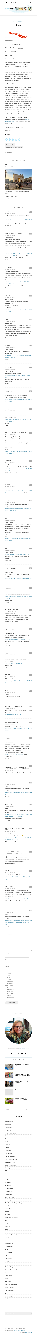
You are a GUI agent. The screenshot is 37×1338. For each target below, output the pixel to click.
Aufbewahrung (9, 1136)
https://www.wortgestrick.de (13, 714)
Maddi (7, 738)
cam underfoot (9, 1153)
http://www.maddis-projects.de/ (14, 754)
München (7, 1238)
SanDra (8, 484)
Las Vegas (7, 1223)
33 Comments (8, 152)
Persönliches (8, 1252)
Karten (7, 1220)
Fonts (6, 1179)
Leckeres (7, 1226)
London (7, 1229)
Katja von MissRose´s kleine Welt (16, 829)
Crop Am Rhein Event (11, 1159)
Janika (7, 345)
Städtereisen (8, 1275)
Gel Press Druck (9, 1197)
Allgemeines (8, 1127)
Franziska (9, 391)
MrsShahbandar (11, 722)
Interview (7, 1214)
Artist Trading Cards (10, 1133)
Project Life (8, 1258)
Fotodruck (8, 1182)
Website (7, 966)
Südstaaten (8, 1281)
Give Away (8, 1200)
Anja (7, 409)
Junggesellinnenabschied (12, 1217)
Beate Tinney (10, 804)
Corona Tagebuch (10, 1156)
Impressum (23, 1330)
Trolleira (9, 886)
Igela (7, 500)
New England (8, 1240)
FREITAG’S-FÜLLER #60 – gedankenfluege (14, 610)
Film (6, 1176)
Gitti (7, 211)
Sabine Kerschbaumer (13, 706)
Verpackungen (9, 1296)
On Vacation (18, 1090)
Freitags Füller (18, 21)
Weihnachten (8, 1299)
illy (6, 319)
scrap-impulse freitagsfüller (14, 147)
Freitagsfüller (10, 144)
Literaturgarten (12, 568)
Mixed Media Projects (11, 1235)
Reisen (7, 1261)
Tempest (8, 675)
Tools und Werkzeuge (11, 1284)
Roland (8, 588)
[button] (6, 139)
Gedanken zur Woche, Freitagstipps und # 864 (18, 191)
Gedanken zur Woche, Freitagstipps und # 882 (21, 1099)
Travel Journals (9, 1287)
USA (6, 1293)
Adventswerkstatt (10, 1121)
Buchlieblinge (11, 367)
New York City (9, 1243)
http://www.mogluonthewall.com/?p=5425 (17, 898)
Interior (7, 1211)
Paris (6, 1249)
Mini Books (8, 1232)
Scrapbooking (9, 1267)
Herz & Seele (8, 1206)
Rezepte (7, 1264)
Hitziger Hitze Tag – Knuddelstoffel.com (13, 852)
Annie (7, 690)
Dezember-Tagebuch (10, 1165)
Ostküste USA (9, 1246)
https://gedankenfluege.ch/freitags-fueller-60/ (17, 639)
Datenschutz (17, 1330)
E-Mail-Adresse (9, 960)
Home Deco (8, 1208)
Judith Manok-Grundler (15, 233)
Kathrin (8, 461)
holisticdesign (28, 1332)
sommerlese (10, 267)
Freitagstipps (8, 1194)
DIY (6, 1171)
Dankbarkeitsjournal (11, 1162)
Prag (6, 1255)
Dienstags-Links (9, 1168)
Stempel (7, 1278)
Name (7, 953)
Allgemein (8, 1124)
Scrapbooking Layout (11, 1270)
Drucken (7, 1173)
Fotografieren (9, 1188)
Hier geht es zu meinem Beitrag (13, 663)
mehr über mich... (24, 1048)
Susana (8, 548)
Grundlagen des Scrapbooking (13, 1203)
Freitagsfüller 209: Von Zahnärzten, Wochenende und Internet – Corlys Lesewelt (18, 767)
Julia (7, 871)
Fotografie (8, 1185)
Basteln (7, 1139)
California (8, 1150)
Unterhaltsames (9, 1290)
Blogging (7, 1144)
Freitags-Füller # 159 (11, 196)
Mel (6, 518)
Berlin (6, 1141)
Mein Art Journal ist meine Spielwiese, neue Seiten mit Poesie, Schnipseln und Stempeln (23, 1074)
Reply (30, 211)
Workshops (8, 1302)
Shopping (7, 1272)
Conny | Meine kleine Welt (15, 433)
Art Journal (8, 1130)
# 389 (6, 164)
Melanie (8, 653)
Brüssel (7, 1147)
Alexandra (9, 629)
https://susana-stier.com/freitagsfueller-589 (17, 554)
